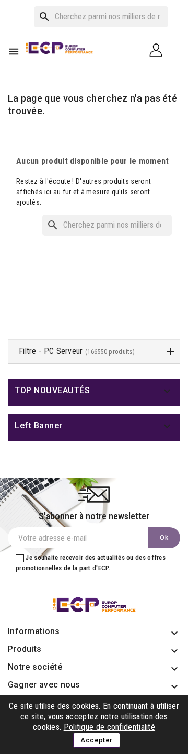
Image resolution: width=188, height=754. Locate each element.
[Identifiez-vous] (159, 49)
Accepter (96, 740)
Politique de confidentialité (109, 727)
